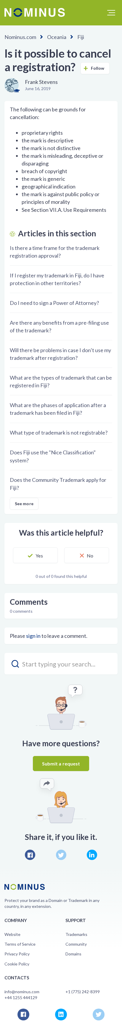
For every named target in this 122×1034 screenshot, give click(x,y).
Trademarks (76, 934)
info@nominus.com (21, 991)
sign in (33, 636)
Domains (73, 953)
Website (12, 934)
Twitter (61, 855)
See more (24, 503)
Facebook (30, 855)
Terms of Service (20, 944)
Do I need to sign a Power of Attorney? (54, 303)
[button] (111, 13)
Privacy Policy (17, 953)
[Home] (34, 12)
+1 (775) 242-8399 (82, 991)
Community (76, 944)
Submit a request (61, 763)
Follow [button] (98, 68)
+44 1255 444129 (20, 997)
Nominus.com (20, 37)
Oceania (56, 37)
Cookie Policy (16, 963)
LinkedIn (92, 855)
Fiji (80, 37)
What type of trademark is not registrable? (58, 432)
